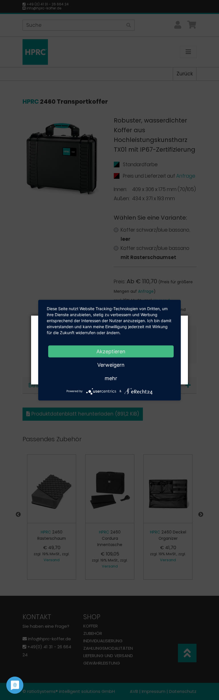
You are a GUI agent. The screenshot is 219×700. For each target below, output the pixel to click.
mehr (111, 378)
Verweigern (111, 365)
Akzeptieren (110, 351)
